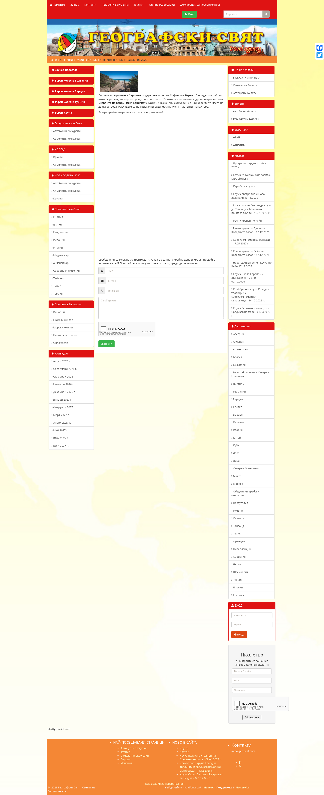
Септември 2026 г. (64, 369)
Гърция (57, 217)
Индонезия (60, 232)
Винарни (58, 312)
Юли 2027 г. (60, 445)
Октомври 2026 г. (64, 376)
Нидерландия (241, 549)
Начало (59, 4)
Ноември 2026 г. (63, 384)
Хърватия (239, 556)
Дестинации (242, 326)
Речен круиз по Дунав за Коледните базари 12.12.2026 (250, 230)
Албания (238, 341)
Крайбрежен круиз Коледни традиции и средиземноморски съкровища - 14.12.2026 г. (250, 294)
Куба (235, 445)
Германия (239, 391)
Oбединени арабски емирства (245, 493)
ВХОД (240, 634)
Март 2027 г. (61, 415)
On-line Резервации (162, 4)
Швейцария (240, 572)
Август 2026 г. (61, 361)
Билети (239, 103)
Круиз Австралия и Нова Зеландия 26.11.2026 (248, 195)
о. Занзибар (60, 263)
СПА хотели (60, 343)
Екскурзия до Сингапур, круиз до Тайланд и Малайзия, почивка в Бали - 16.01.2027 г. (251, 209)
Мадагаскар (60, 255)
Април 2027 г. (61, 422)
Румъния (238, 510)
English (138, 4)
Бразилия (239, 364)
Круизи (57, 157)
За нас (74, 4)
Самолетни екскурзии (66, 138)
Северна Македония (66, 270)
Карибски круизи (243, 186)
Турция (57, 293)
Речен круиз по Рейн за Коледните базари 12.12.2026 (250, 253)
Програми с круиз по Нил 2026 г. (248, 165)
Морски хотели (62, 327)
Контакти (90, 4)
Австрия (238, 334)
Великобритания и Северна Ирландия (250, 374)
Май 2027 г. (60, 430)
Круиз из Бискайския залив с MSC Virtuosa (251, 176)
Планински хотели (64, 335)
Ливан (236, 460)
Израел (237, 414)
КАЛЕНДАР (61, 353)
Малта (236, 476)
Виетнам (238, 384)
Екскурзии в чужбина (68, 123)
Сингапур (238, 518)
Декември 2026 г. (64, 392)
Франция (238, 541)
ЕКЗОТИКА (241, 129)
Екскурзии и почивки (246, 77)
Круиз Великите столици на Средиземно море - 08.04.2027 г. (251, 311)
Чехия (236, 564)
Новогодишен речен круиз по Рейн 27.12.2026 (251, 264)
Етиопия (238, 595)
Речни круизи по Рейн (247, 220)
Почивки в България (68, 304)
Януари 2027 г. (62, 399)
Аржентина (240, 349)
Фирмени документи (115, 4)
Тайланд (58, 278)
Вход (190, 14)
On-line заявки (244, 70)
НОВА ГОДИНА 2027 (67, 175)
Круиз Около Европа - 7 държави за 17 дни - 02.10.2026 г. (247, 277)
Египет (57, 224)
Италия (57, 247)
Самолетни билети (244, 85)
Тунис (56, 286)
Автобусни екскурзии (66, 131)
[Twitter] (319, 55)
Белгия (237, 357)
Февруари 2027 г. (64, 407)
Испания (58, 240)
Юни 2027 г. (60, 438)
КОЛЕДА (59, 149)
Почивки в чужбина (67, 209)
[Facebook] (319, 47)
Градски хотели (62, 319)
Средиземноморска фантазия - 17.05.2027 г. (251, 241)
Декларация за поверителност (200, 4)
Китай (236, 437)
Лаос (235, 453)
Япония (237, 587)
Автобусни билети (244, 93)
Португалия (240, 503)
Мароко (237, 484)
